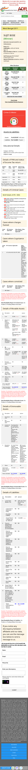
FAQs (14, 758)
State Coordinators (14, 750)
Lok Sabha (9, 13)
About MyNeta (14, 744)
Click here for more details (14, 96)
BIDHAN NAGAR (15, 22)
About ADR (14, 747)
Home (2, 13)
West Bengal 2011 (12, 20)
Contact (14, 752)
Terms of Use (14, 755)
